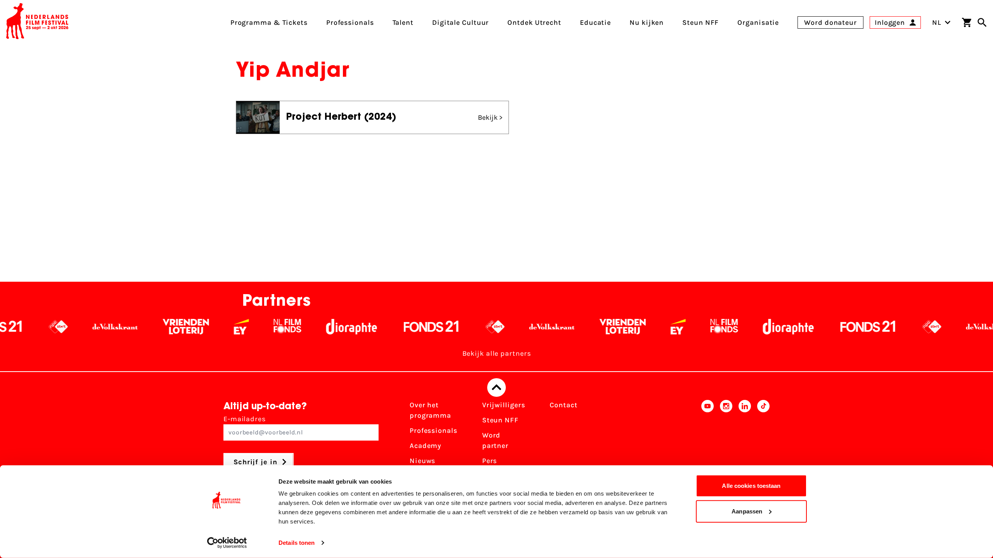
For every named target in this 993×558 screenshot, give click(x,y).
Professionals (433, 430)
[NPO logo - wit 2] (35, 326)
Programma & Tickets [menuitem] (269, 22)
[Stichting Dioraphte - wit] (328, 326)
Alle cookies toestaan (751, 485)
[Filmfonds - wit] (264, 326)
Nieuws (422, 460)
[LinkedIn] (745, 443)
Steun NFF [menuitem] (700, 22)
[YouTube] (707, 443)
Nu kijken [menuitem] (647, 22)
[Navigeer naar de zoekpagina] (982, 22)
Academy (425, 445)
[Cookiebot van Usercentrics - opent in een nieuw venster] (227, 543)
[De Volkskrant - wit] (92, 326)
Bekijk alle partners (496, 353)
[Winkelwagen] (966, 22)
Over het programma (430, 410)
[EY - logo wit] (218, 326)
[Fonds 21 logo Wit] (408, 326)
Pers (489, 460)
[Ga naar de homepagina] (37, 22)
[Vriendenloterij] (163, 326)
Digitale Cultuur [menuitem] (460, 22)
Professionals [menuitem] (350, 22)
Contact (563, 405)
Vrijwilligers (503, 405)
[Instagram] (726, 443)
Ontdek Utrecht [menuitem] (534, 22)
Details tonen (297, 542)
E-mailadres (244, 419)
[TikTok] (763, 443)
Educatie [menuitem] (595, 22)
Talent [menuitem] (403, 22)
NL (936, 22)
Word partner (495, 440)
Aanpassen (747, 511)
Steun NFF (500, 420)
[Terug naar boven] (496, 387)
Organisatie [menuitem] (758, 22)
